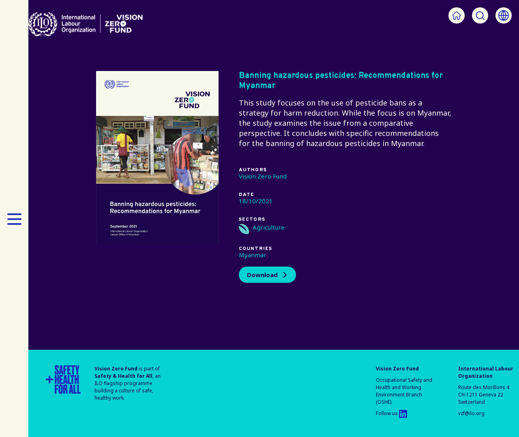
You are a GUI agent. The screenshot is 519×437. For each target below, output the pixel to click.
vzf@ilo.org (471, 413)
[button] (14, 218)
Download (262, 275)
